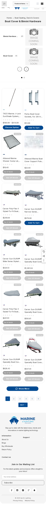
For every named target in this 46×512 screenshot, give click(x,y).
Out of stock (12, 178)
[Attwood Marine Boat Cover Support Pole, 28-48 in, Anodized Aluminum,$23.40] (33, 142)
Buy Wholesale (7, 446)
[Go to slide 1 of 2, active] (21, 77)
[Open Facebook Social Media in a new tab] (11, 490)
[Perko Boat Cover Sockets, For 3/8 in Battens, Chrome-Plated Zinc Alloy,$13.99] (33, 97)
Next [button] (26, 69)
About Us (5, 439)
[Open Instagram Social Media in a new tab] (17, 490)
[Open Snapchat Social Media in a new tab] (34, 490)
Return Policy (7, 449)
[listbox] (21, 3)
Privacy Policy (18, 500)
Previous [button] (19, 69)
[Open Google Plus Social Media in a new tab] (28, 490)
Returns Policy (30, 500)
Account (36, 8)
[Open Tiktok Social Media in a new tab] (23, 490)
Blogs (4, 443)
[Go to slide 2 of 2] (24, 77)
